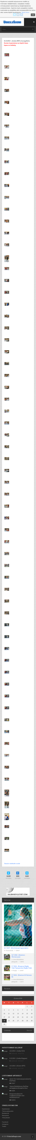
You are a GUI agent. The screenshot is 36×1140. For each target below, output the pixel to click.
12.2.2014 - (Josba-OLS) (17, 1051)
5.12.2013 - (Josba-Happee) (18, 1058)
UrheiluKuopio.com (14, 1136)
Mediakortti (5, 1113)
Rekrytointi (5, 1115)
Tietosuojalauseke (7, 1111)
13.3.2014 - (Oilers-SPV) (17, 1066)
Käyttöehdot (6, 1109)
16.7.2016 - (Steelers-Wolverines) (18, 956)
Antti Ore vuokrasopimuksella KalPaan (20, 1080)
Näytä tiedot (25, 12)
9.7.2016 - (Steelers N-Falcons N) (22, 976)
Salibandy (14, 1053)
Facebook (5, 1122)
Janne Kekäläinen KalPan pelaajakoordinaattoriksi (19, 1087)
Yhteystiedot (6, 1117)
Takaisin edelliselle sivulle (12, 863)
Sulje (33, 14)
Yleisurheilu (9, 950)
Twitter (4, 1126)
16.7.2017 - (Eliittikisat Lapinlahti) (16, 948)
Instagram (5, 1124)
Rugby (15, 970)
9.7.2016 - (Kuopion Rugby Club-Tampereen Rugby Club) (22, 967)
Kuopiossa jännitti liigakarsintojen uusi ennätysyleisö (17, 1095)
